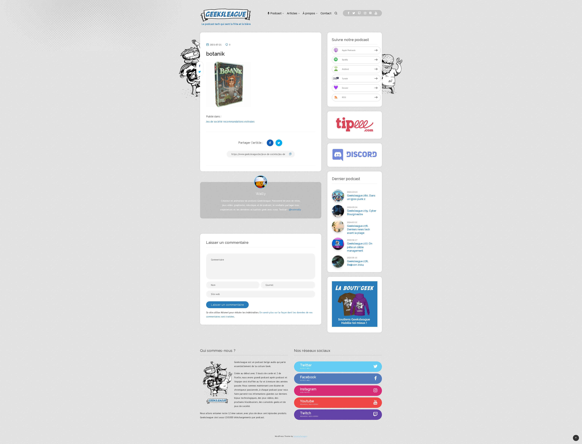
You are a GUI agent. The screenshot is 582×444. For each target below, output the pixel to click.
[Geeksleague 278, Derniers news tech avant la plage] (338, 226)
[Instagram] (365, 13)
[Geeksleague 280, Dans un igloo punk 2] (338, 196)
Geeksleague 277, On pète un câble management (359, 247)
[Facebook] (348, 13)
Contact (326, 13)
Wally (261, 193)
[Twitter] (353, 13)
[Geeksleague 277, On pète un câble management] (338, 244)
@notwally (295, 209)
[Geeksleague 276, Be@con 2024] (338, 261)
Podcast (276, 13)
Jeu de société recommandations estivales (230, 121)
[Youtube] (376, 13)
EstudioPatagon (300, 436)
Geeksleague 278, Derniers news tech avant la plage (358, 229)
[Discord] (370, 13)
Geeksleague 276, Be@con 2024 (357, 263)
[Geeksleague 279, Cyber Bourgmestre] (338, 211)
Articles (292, 13)
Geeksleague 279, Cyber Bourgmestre (361, 212)
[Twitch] (359, 13)
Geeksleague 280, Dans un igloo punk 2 (361, 197)
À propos (309, 13)
